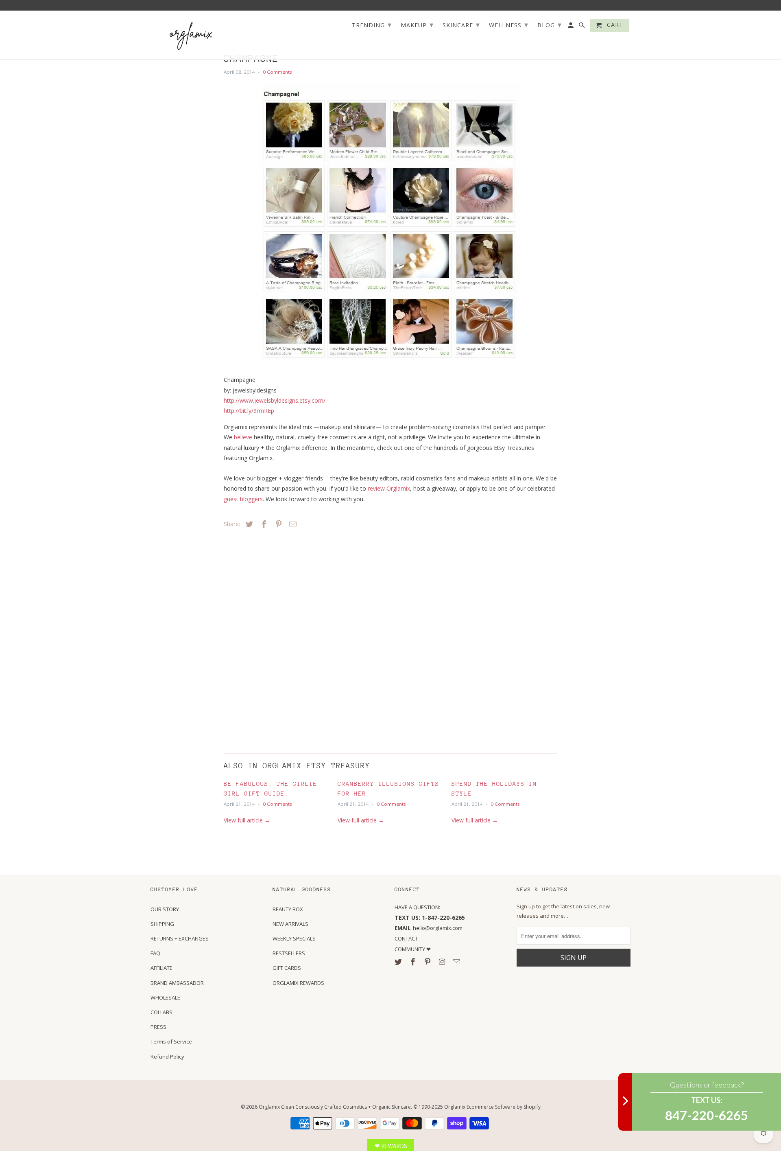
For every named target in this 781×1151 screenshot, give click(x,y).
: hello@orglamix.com (428, 928)
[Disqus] (281, 639)
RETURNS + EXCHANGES (180, 938)
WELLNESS (508, 24)
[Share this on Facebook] (262, 524)
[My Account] (571, 27)
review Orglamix (389, 488)
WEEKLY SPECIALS (294, 938)
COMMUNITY (410, 949)
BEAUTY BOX (288, 909)
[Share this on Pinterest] (277, 524)
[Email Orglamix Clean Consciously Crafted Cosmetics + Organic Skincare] (457, 962)
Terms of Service (171, 1041)
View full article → (247, 820)
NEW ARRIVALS (290, 923)
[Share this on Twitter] (248, 524)
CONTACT (406, 938)
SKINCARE (461, 24)
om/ (274, 400)
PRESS (158, 1026)
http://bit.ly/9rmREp (249, 410)
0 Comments (277, 72)
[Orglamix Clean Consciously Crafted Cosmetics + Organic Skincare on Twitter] (399, 962)
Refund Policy (167, 1056)
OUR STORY (165, 909)
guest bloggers (243, 499)
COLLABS (161, 1012)
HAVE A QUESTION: (417, 907)
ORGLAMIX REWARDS (298, 983)
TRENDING (372, 24)
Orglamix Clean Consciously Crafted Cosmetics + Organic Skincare (335, 1106)
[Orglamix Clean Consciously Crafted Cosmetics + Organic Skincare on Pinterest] (428, 962)
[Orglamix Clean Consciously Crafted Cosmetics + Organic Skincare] (191, 35)
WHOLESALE (165, 997)
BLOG (549, 24)
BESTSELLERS (289, 953)
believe (243, 437)
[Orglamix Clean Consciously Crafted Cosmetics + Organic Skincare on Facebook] (413, 962)
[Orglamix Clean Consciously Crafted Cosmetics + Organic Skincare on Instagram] (442, 962)
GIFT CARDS (287, 967)
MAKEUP (417, 24)
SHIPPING (162, 923)
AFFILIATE (161, 967)
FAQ (155, 953)
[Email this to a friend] (291, 524)
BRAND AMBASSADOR (177, 983)
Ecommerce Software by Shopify (504, 1106)
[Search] (582, 27)
